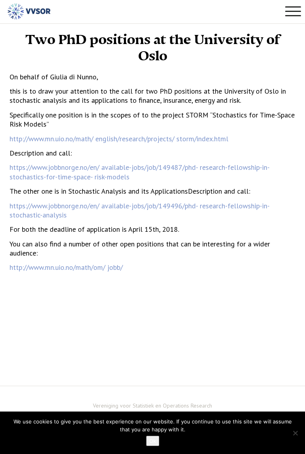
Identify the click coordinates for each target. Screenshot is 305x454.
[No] (295, 433)
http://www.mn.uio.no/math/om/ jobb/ (66, 267)
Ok (152, 441)
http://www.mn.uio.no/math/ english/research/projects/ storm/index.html (119, 138)
